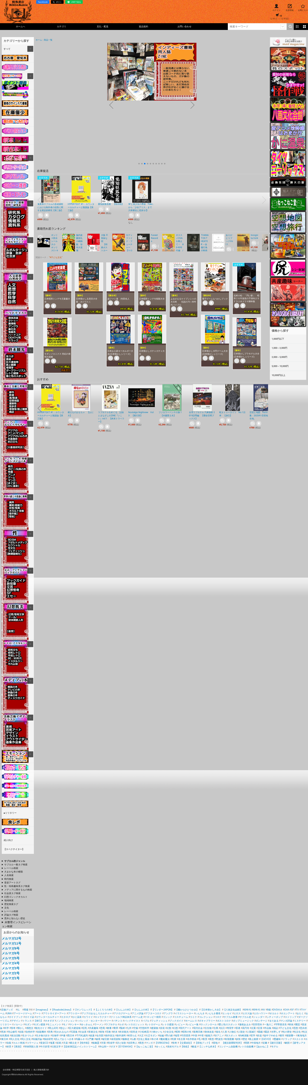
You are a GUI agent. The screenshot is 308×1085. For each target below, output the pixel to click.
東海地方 (302, 1035)
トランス (27, 1020)
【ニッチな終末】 (208, 1046)
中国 (194, 1035)
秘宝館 (105, 1039)
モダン (28, 1024)
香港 (238, 1028)
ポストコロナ (224, 1020)
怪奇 (13, 1028)
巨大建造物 (75, 1028)
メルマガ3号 (11, 968)
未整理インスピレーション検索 (16, 924)
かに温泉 (77, 1017)
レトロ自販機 (246, 1046)
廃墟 (26, 1009)
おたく (300, 1013)
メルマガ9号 (11, 948)
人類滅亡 (251, 1031)
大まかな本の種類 (13, 871)
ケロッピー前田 (153, 1017)
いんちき (200, 1013)
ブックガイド (176, 1020)
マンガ (149, 1043)
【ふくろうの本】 (104, 1009)
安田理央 (257, 1024)
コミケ (193, 1017)
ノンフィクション (65, 1020)
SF (292, 1009)
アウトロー (74, 1013)
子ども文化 (285, 1028)
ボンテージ (261, 1020)
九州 (129, 1028)
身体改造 (209, 1031)
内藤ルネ (80, 1039)
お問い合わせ (184, 26)
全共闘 (99, 1035)
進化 (218, 1031)
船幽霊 (95, 1043)
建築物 (154, 1028)
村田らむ (132, 1035)
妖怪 (238, 1039)
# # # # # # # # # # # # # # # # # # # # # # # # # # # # (16, 886)
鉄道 (259, 1035)
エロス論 (247, 1013)
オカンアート (288, 1013)
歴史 (245, 1039)
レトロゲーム (153, 1024)
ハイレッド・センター (88, 1020)
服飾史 (125, 1039)
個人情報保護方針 (41, 1070)
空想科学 (144, 1028)
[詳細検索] (282, 26)
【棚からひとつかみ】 (187, 1009)
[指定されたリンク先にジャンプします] (151, 98)
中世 (201, 1035)
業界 (116, 1028)
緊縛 (122, 1028)
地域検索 (9, 900)
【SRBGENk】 (162, 1043)
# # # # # (10, 915)
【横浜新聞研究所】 (231, 1043)
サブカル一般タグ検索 (15, 864)
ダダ (113, 1046)
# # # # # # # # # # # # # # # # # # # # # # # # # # (14, 897)
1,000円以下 (278, 338)
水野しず (276, 1031)
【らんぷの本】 (123, 1009)
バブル (145, 1020)
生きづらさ (28, 1035)
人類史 (241, 1031)
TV (297, 1009)
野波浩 (219, 1039)
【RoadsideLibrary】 (61, 1009)
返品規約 (143, 26)
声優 (63, 1035)
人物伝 (232, 1031)
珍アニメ (219, 1035)
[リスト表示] (297, 26)
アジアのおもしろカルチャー (97, 1013)
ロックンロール (209, 1024)
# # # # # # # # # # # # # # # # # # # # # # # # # (14, 893)
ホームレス (191, 1020)
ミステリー (300, 1020)
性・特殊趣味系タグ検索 (17, 886)
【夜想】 (17, 1046)
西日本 (70, 1035)
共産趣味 (93, 1028)
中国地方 (256, 1043)
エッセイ (227, 1013)
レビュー (180, 1024)
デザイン (15, 1020)
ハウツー (106, 1020)
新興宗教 (198, 1031)
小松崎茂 (144, 1031)
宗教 (108, 1031)
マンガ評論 (286, 1020)
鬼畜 (52, 1043)
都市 (282, 1035)
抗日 (222, 1028)
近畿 (265, 1043)
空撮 (135, 1028)
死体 (3, 1031)
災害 (260, 1028)
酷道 (194, 1046)
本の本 (155, 1039)
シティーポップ (275, 1017)
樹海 (102, 1031)
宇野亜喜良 (281, 1024)
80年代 (256, 1009)
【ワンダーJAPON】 (162, 1009)
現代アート (185, 1028)
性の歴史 (287, 1031)
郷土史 (73, 1043)
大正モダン (151, 1035)
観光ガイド (41, 1028)
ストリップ (290, 1017)
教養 (109, 1028)
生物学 (55, 1035)
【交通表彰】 (186, 1043)
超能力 (209, 1035)
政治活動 (15, 1035)
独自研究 (49, 1039)
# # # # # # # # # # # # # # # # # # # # (17, 890)
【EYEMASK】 (125, 1046)
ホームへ (20, 26)
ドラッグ (287, 1039)
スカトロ (298, 1039)
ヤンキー (74, 1024)
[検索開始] (290, 26)
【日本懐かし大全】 (211, 1009)
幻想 (175, 1028)
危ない (63, 1028)
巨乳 (85, 1028)
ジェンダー (259, 1017)
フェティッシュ (159, 1020)
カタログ (65, 1017)
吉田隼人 (132, 1043)
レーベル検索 (11, 868)
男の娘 (169, 1035)
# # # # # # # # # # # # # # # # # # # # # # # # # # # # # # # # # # (10, 875)
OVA (286, 1009)
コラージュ (32, 1043)
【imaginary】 (42, 1009)
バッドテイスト (132, 1020)
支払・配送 (102, 26)
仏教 (133, 1039)
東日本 (4, 1039)
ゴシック (167, 1017)
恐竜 (102, 1028)
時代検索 (9, 879)
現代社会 (198, 1028)
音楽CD (44, 1043)
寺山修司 (12, 1031)
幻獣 (169, 1028)
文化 (6, 907)
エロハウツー (261, 1013)
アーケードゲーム (23, 1013)
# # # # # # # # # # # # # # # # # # (16, 900)
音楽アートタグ (12, 882)
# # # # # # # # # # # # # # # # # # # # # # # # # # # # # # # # (14, 864)
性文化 (297, 1031)
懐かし (20, 1028)
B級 (269, 1009)
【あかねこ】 (262, 1046)
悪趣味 (277, 1039)
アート (37, 1013)
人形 (224, 1031)
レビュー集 (193, 1024)
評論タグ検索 (11, 914)
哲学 (253, 1035)
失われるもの (62, 1031)
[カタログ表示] (304, 26)
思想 (295, 1028)
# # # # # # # (10, 904)
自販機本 (41, 1031)
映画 (291, 1024)
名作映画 (191, 1039)
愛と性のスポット (228, 1024)
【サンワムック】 (83, 1009)
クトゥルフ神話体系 (121, 1017)
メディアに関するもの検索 (18, 889)
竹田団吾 (186, 1035)
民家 (174, 1039)
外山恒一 (104, 1046)
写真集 (74, 1031)
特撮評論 (37, 1039)
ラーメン (99, 1024)
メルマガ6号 (11, 953)
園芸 (297, 1024)
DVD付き (277, 1009)
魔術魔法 (165, 1039)
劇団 (287, 1043)
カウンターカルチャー (47, 1017)
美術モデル (173, 1046)
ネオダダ (49, 1020)
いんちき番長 (213, 1013)
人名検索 (9, 875)
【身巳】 (38, 1020)
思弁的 (303, 1028)
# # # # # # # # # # (17, 868)
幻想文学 (56, 1046)
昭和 (178, 1031)
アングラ (168, 1013)
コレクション (206, 1017)
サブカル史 (245, 1017)
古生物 (208, 1028)
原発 (162, 1028)
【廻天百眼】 (276, 1043)
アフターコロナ (153, 1013)
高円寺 (245, 1028)
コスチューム (181, 1017)
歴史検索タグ (11, 904)
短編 (161, 1035)
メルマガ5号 (11, 958)
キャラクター (102, 1017)
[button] (139, 163)
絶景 (9, 1046)
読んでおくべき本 (64, 1039)
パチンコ (117, 1020)
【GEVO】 (266, 1039)
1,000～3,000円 (279, 348)
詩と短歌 (121, 1043)
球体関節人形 (31, 1046)
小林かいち (156, 1031)
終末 (115, 1031)
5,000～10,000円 (280, 366)
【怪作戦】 (84, 1043)
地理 (177, 1035)
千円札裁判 (82, 1035)
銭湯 (92, 1035)
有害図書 (229, 1039)
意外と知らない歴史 (14, 918)
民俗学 (111, 1043)
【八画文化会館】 (232, 1009)
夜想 (211, 1039)
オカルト (274, 1013)
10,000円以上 (278, 375)
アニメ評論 (137, 1013)
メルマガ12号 (11, 938)
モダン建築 (39, 1024)
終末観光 (124, 1031)
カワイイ (88, 1017)
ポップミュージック (243, 1020)
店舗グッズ (7, 1009)
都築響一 (291, 1035)
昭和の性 (186, 1031)
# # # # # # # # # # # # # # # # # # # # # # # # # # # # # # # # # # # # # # (14, 908)
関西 (247, 1043)
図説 (267, 1031)
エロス (237, 1013)
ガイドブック (16, 1017)
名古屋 (181, 1039)
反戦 (59, 1043)
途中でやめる (271, 1035)
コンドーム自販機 (228, 1046)
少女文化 (169, 1031)
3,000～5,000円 (279, 357)
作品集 (267, 1028)
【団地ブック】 (203, 1043)
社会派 (82, 1031)
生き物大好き (43, 1035)
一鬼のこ (268, 1024)
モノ (65, 1024)
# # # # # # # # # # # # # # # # (14, 882)
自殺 (21, 1031)
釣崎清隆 (244, 1035)
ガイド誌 (29, 1017)
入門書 (90, 1039)
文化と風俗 (144, 1039)
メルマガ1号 (11, 978)
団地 (215, 1043)
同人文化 (14, 1039)
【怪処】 (185, 1046)
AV (263, 1009)
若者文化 (93, 1031)
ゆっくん (160, 1046)
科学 (6, 1028)
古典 (216, 1028)
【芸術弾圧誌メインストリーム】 (80, 1046)
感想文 (29, 1028)
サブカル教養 (231, 1017)
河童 (103, 1043)
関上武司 (53, 1028)
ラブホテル (111, 1024)
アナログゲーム (122, 1013)
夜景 (205, 1039)
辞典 (50, 1031)
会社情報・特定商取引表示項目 (17, 1070)
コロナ (218, 1017)
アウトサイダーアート (54, 1013)
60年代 (247, 1009)
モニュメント (54, 1024)
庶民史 (134, 1031)
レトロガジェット (135, 1024)
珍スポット (231, 1035)
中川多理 (45, 1046)
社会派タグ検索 (12, 893)
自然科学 (30, 1031)
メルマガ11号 (11, 943)
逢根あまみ (245, 1024)
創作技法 (110, 1035)
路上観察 (253, 1039)
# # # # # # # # (13, 918)
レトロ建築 (168, 1024)
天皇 (65, 1043)
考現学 (230, 1028)
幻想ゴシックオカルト (15, 896)
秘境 (98, 1039)
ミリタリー (6, 1024)
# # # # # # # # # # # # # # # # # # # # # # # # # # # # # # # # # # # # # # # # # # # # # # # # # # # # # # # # (14, 861)
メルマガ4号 (11, 963)
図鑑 (260, 1031)
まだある (274, 1020)
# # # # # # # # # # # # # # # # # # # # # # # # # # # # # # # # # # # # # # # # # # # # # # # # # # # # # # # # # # (12, 872)
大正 (141, 1035)
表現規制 (115, 1039)
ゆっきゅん (87, 1024)
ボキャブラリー (207, 1020)
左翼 (253, 1028)
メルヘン (18, 1024)
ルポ (121, 1024)
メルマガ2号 (11, 973)
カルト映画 (19, 1043)
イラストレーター (184, 1013)
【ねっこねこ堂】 (144, 1046)
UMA (9, 1013)
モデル (274, 1046)
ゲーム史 (138, 1017)
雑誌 (275, 1028)
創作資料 (121, 1035)
